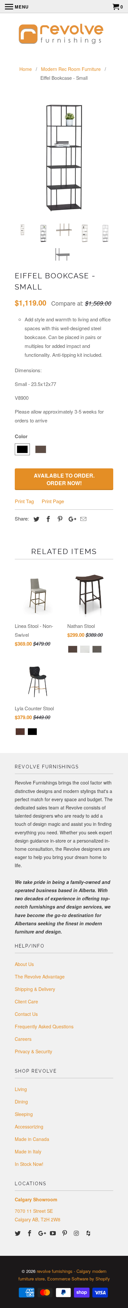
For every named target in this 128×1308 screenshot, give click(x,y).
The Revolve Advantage (40, 976)
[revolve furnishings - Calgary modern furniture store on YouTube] (53, 1233)
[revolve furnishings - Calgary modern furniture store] (64, 35)
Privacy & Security (33, 1051)
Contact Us (26, 1014)
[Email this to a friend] (82, 518)
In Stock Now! (29, 1164)
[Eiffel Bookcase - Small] (64, 157)
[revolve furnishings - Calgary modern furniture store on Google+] (42, 1233)
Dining (21, 1101)
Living (21, 1089)
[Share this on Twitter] (35, 518)
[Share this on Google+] (70, 518)
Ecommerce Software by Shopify (78, 1279)
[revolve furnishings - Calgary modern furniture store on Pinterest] (65, 1233)
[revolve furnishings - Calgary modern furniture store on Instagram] (77, 1233)
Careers (23, 1039)
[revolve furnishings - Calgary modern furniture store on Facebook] (30, 1233)
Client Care (26, 1001)
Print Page (53, 501)
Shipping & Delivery (35, 989)
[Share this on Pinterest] (59, 518)
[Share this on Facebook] (47, 518)
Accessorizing (29, 1126)
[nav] (17, 6)
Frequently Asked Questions (44, 1026)
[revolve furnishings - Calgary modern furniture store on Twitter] (18, 1233)
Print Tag (24, 501)
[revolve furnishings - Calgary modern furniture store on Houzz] (89, 1233)
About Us (24, 964)
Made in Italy (28, 1151)
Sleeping (24, 1114)
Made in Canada (32, 1139)
